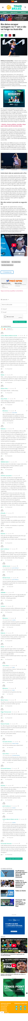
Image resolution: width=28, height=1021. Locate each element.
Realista (14, 807)
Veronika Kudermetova (7, 265)
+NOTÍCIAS (23, 12)
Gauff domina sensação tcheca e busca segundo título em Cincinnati (21, 874)
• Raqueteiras (5, 287)
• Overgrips (17, 286)
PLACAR (4, 12)
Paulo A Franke (15, 743)
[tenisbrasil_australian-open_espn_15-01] (14, 107)
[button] (3, 7)
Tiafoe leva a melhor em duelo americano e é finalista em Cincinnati (21, 884)
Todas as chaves (20, 891)
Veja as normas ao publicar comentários (12, 291)
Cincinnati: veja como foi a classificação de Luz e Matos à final (20, 903)
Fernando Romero (16, 755)
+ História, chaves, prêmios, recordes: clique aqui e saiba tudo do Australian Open (13, 125)
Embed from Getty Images (5, 152)
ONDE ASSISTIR (14, 12)
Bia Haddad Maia (16, 262)
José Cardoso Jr (15, 568)
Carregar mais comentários (14, 858)
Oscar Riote (14, 412)
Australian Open (6, 262)
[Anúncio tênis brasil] (14, 934)
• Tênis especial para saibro (6, 285)
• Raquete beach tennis (20, 284)
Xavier (13, 667)
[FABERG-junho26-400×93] (14, 20)
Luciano (14, 620)
